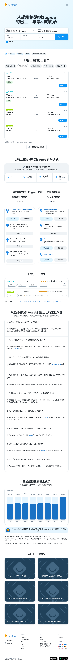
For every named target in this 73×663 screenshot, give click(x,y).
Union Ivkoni (60, 301)
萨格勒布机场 (48, 254)
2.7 (45, 295)
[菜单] (66, 5)
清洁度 (32, 285)
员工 (11, 285)
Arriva (26, 281)
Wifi (43, 285)
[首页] (6, 54)
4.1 (14, 295)
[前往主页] (11, 5)
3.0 (24, 285)
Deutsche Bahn (37, 301)
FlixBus (26, 291)
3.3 (46, 285)
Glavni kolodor (49, 239)
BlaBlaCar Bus (28, 301)
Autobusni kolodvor (51, 209)
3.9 (14, 285)
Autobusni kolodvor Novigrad (21, 209)
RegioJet (54, 301)
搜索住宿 (10, 41)
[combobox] (17, 30)
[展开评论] (64, 283)
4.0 (24, 295)
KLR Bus (49, 301)
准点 (21, 285)
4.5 (36, 285)
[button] (33, 30)
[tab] (10, 66)
